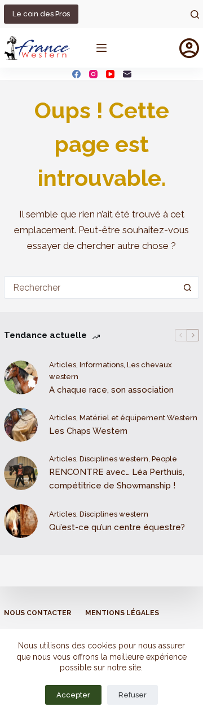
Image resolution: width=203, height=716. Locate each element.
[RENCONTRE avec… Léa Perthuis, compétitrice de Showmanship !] (21, 473)
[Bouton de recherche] (187, 287)
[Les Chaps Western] (21, 425)
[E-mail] (127, 74)
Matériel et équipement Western (138, 417)
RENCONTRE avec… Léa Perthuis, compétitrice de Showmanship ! (116, 479)
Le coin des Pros (41, 14)
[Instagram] (93, 74)
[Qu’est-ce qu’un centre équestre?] (21, 521)
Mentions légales (122, 613)
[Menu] (101, 48)
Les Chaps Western (88, 431)
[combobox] (91, 287)
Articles (62, 365)
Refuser (132, 695)
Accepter (73, 695)
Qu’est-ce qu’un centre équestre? (117, 527)
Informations (101, 365)
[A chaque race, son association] (21, 377)
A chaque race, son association (111, 390)
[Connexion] (189, 48)
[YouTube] (110, 74)
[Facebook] (76, 74)
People (164, 459)
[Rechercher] (195, 14)
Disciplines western (114, 459)
